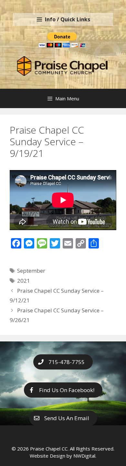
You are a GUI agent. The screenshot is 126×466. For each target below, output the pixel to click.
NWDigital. (84, 455)
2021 (23, 280)
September (31, 270)
